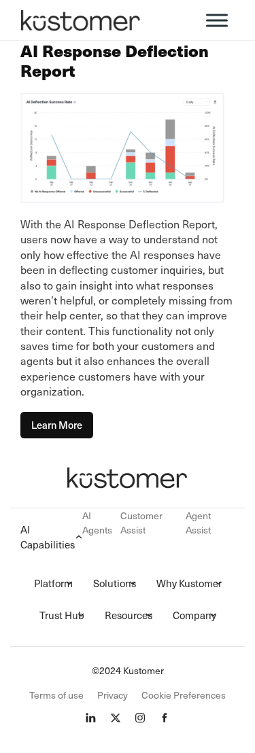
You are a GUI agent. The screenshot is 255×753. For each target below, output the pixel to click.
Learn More (56, 425)
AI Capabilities (47, 537)
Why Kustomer (189, 583)
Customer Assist (141, 522)
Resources (128, 615)
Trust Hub (61, 615)
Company (194, 615)
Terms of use (56, 695)
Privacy (112, 695)
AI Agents (97, 522)
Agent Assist (198, 522)
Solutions (114, 583)
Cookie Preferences (183, 695)
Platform (53, 583)
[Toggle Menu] (217, 20)
